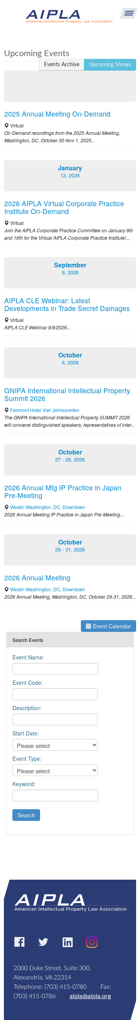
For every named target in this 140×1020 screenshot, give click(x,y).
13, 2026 (70, 175)
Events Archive (61, 64)
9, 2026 (70, 272)
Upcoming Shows (110, 64)
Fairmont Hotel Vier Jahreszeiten (44, 410)
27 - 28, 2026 (70, 459)
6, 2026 (70, 362)
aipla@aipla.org (90, 996)
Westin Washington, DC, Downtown (47, 507)
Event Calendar (111, 626)
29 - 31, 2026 (70, 549)
